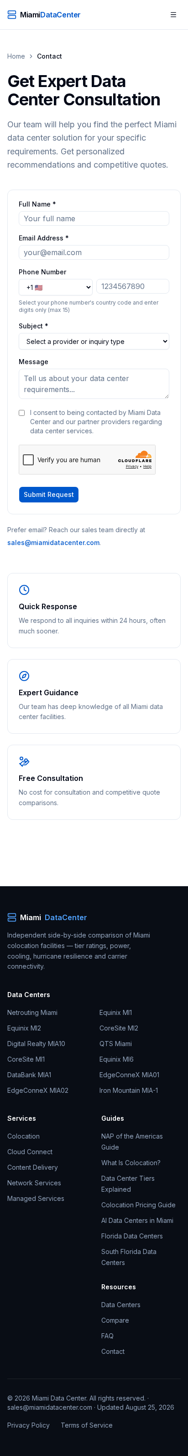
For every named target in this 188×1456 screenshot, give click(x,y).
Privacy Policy (28, 1425)
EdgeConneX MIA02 (37, 1090)
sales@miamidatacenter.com (53, 542)
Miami (53, 917)
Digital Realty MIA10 (36, 1043)
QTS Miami (115, 1043)
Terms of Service (87, 1425)
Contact (113, 1351)
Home (16, 56)
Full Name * (37, 204)
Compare (115, 1320)
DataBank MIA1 (29, 1075)
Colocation (23, 1136)
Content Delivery (32, 1167)
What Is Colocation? (131, 1163)
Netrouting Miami (32, 1012)
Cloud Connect (29, 1152)
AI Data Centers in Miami (137, 1220)
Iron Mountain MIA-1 (128, 1090)
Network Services (34, 1183)
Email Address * (44, 238)
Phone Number (42, 272)
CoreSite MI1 (26, 1059)
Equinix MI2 (24, 1028)
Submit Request (49, 494)
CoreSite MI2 (118, 1028)
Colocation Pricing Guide (138, 1205)
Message (33, 362)
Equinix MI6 (116, 1059)
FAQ (107, 1336)
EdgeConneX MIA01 (129, 1075)
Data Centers (121, 1305)
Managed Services (35, 1198)
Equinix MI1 (115, 1012)
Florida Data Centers (132, 1236)
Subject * (33, 326)
